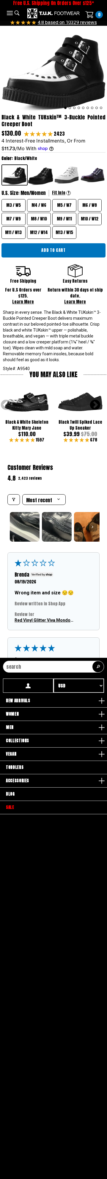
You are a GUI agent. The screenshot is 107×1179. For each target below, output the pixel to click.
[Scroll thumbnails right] (92, 527)
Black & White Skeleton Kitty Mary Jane (26, 425)
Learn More (23, 302)
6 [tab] (88, 108)
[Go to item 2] (57, 527)
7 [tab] (92, 108)
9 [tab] (101, 108)
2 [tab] (70, 108)
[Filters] (13, 499)
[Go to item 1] (25, 527)
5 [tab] (83, 108)
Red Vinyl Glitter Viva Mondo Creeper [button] (42, 620)
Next (95, 405)
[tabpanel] (53, 68)
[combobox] (53, 667)
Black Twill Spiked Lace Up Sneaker (80, 425)
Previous (6, 405)
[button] (39, 133)
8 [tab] (97, 108)
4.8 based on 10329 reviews (67, 22)
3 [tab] (74, 108)
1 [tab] (65, 108)
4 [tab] (79, 108)
